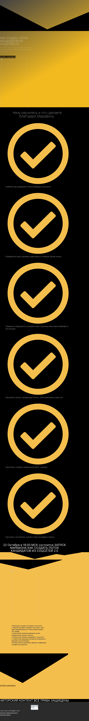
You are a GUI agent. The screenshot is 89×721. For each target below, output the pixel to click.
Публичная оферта (5, 715)
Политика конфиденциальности (9, 713)
